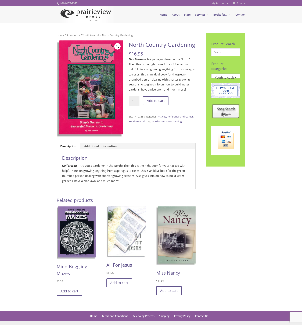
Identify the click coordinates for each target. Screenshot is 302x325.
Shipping (164, 316)
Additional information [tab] (100, 146)
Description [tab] (68, 146)
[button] (117, 46)
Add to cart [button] (69, 291)
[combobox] (225, 76)
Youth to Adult (91, 35)
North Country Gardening (167, 121)
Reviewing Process (143, 316)
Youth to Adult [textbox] (224, 77)
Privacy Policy (182, 316)
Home (163, 14)
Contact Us (201, 316)
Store (187, 14)
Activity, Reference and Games (175, 116)
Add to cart (156, 100)
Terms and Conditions (115, 316)
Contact (240, 14)
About (175, 14)
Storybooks (73, 35)
